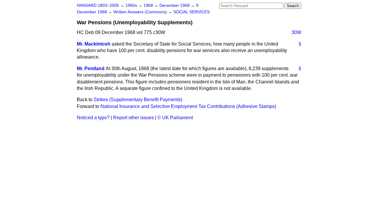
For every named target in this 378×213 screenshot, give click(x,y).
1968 (149, 5)
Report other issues (133, 117)
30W (296, 32)
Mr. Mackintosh (93, 43)
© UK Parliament (175, 117)
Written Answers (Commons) (140, 12)
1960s (132, 5)
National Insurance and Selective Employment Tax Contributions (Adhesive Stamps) (188, 106)
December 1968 (175, 5)
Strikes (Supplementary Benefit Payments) (138, 99)
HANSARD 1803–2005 (98, 5)
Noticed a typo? (93, 117)
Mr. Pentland (91, 68)
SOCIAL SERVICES (191, 12)
